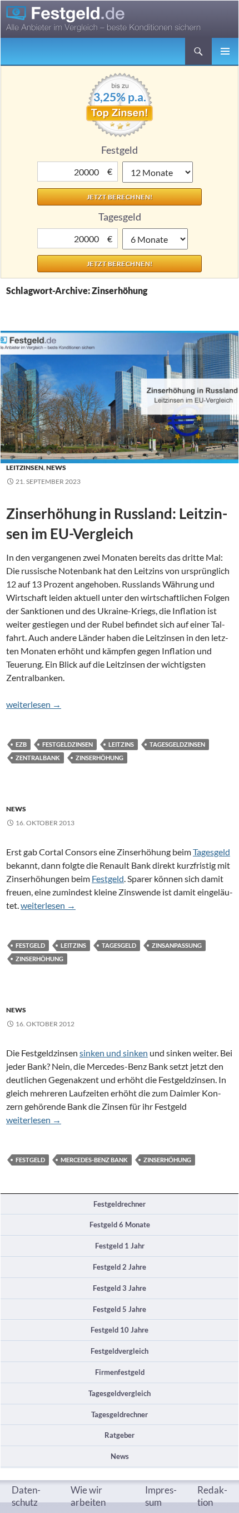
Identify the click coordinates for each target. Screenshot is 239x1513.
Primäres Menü (225, 51)
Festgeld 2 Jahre (119, 1266)
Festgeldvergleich (119, 1350)
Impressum (161, 1496)
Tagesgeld (211, 851)
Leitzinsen (24, 467)
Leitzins (121, 744)
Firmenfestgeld (120, 1372)
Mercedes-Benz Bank (94, 1159)
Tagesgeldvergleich (119, 1393)
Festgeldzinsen (67, 744)
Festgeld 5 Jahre (119, 1309)
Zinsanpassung (177, 945)
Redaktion (212, 1496)
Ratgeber (119, 1435)
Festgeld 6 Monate (119, 1224)
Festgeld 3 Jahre (119, 1288)
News (56, 467)
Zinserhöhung (99, 757)
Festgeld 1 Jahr (120, 1245)
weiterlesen (33, 704)
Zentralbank (38, 757)
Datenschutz (26, 1496)
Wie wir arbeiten (88, 1496)
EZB (21, 744)
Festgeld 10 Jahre (119, 1329)
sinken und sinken (113, 1052)
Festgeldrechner (119, 1203)
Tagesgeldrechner (119, 1414)
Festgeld (108, 878)
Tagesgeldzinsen (177, 744)
